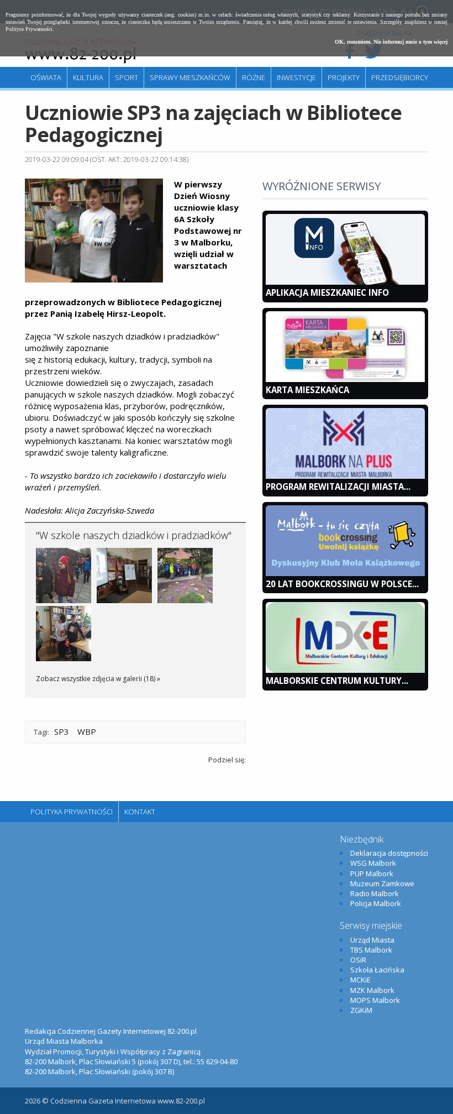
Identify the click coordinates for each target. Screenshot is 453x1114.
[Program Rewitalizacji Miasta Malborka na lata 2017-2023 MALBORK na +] (345, 476)
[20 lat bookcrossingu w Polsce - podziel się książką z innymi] (345, 573)
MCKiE (360, 980)
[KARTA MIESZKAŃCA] (345, 379)
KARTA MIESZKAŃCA (307, 389)
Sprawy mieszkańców (190, 77)
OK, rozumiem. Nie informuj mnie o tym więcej (391, 42)
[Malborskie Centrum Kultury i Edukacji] (345, 670)
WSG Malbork (373, 863)
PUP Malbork (371, 873)
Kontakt (139, 812)
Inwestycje (296, 77)
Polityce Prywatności (29, 29)
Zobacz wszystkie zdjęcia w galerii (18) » (98, 678)
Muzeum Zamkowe (382, 883)
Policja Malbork (375, 903)
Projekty (344, 77)
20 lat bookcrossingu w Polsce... (342, 583)
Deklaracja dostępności (389, 853)
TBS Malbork (371, 950)
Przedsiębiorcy (399, 77)
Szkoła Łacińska (377, 970)
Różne (253, 77)
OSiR (358, 960)
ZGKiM (361, 1010)
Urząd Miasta (372, 940)
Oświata (45, 77)
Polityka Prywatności (71, 812)
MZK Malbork (372, 990)
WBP (86, 731)
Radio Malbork (374, 893)
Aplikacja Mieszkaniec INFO (327, 292)
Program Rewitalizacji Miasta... (338, 486)
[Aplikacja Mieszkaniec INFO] (345, 282)
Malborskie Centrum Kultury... (337, 680)
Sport (126, 77)
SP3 (61, 731)
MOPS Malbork (375, 1000)
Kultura (88, 77)
